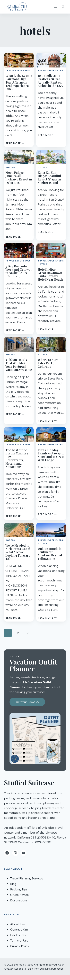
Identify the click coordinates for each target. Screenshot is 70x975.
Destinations (18, 900)
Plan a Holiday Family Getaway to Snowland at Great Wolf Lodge (51, 455)
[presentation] (19, 60)
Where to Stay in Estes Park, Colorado (49, 363)
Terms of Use (19, 940)
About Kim (17, 924)
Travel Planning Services (26, 878)
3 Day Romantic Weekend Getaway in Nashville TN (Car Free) (18, 271)
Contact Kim (19, 929)
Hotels (10, 167)
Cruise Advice (19, 895)
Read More (14, 143)
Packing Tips (18, 889)
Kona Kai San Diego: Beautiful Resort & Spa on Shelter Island (49, 177)
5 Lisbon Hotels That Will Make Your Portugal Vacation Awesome (18, 365)
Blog (13, 884)
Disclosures (18, 935)
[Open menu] (55, 6)
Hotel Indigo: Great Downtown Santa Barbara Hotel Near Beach (50, 274)
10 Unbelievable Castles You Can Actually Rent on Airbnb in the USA (50, 81)
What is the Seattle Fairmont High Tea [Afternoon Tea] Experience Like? (18, 82)
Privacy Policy (19, 946)
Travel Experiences (18, 70)
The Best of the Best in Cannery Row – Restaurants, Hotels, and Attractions (16, 458)
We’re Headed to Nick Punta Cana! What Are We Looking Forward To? (17, 552)
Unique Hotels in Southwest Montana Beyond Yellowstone (50, 554)
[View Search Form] (63, 6)
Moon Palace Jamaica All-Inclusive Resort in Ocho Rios (18, 177)
